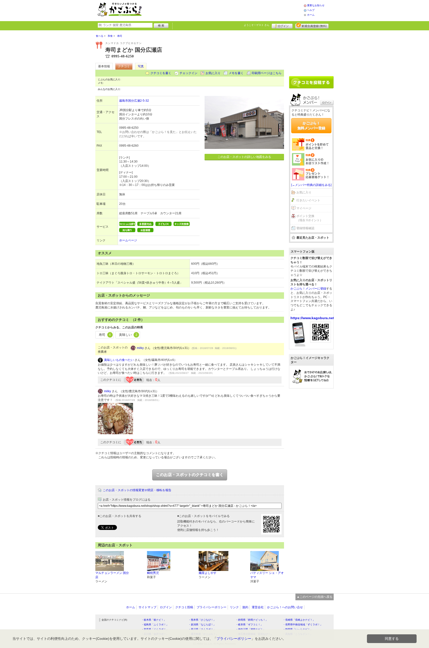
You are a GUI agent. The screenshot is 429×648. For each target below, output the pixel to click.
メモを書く (236, 73)
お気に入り (213, 73)
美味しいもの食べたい (119, 360)
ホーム (311, 14)
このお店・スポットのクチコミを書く (189, 475)
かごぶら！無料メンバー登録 (311, 125)
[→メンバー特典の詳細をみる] (311, 185)
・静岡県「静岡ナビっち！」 (252, 619)
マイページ (303, 208)
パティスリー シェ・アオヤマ (267, 575)
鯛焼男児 (153, 573)
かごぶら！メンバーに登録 (308, 288)
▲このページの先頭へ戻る (314, 597)
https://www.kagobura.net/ (312, 318)
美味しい (128, 335)
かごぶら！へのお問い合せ (285, 607)
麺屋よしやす (207, 573)
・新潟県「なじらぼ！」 (202, 624)
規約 (245, 607)
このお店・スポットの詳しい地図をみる (244, 157)
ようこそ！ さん (256, 25)
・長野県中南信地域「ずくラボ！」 (302, 624)
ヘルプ (311, 10)
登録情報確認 (305, 228)
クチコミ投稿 (184, 607)
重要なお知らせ (315, 5)
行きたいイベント (308, 200)
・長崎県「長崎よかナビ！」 (299, 619)
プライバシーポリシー (211, 607)
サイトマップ (147, 607)
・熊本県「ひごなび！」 (202, 619)
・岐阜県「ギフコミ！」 (249, 624)
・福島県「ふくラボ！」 (155, 624)
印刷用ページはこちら (267, 73)
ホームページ (128, 240)
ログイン (282, 25)
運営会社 (258, 607)
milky (140, 348)
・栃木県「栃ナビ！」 (153, 619)
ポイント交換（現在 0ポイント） (309, 218)
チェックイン (188, 73)
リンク (234, 607)
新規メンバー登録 (312, 25)
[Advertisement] (228, 9)
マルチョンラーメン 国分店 (112, 575)
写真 (141, 66)
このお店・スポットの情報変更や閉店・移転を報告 (137, 490)
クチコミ (124, 66)
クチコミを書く (160, 73)
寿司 (105, 335)
